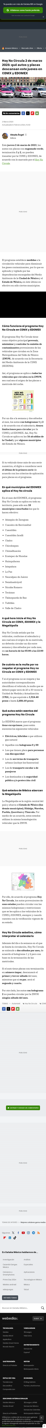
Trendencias (8, 1382)
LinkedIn (10, 1237)
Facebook (23, 113)
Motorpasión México (32, 1413)
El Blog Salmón (30, 1382)
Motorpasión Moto (31, 1369)
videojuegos (8, 1289)
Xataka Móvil (8, 1335)
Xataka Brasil (8, 1406)
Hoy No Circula (31, 1003)
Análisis (27, 1259)
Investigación (8, 1259)
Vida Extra (28, 1335)
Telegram (33, 1232)
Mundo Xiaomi (8, 1346)
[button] (18, 134)
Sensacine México (31, 1406)
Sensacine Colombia (32, 1409)
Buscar (42, 1308)
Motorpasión (29, 1365)
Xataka (5, 1332)
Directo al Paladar (10, 1365)
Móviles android (9, 1284)
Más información (8, 1425)
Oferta (39, 48)
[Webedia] (10, 1320)
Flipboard (32, 113)
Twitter (28, 113)
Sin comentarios (12, 113)
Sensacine (28, 1348)
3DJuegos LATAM (30, 1402)
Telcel (26, 1289)
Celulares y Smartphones (9, 1273)
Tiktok (15, 1237)
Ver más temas (10, 1297)
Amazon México (11, 48)
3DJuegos (28, 1332)
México (27, 1284)
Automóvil (16, 1003)
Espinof (27, 1352)
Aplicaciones (29, 1272)
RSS (39, 1232)
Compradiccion (9, 1389)
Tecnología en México (33, 1279)
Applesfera (7, 1339)
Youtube (23, 1232)
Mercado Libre (27, 48)
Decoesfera (7, 1385)
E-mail (37, 113)
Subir (36, 1318)
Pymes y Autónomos (32, 1385)
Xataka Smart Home (11, 1343)
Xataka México (9, 1402)
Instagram (28, 1232)
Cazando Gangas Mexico (10, 1265)
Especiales (28, 1264)
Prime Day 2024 (9, 1279)
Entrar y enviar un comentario (24, 1108)
